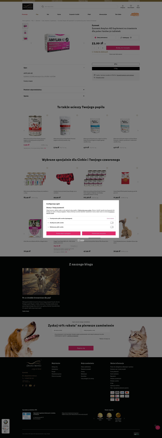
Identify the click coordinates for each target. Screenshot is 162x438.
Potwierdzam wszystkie (99, 233)
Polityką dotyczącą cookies (85, 210)
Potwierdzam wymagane (63, 233)
